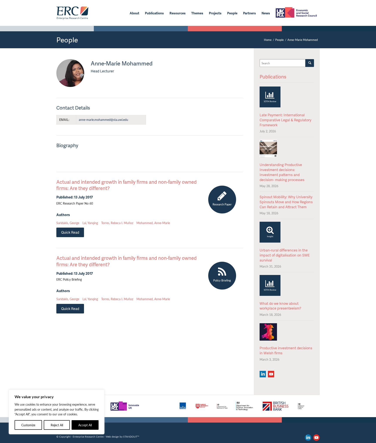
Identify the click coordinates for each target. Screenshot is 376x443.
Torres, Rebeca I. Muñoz (117, 223)
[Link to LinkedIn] (308, 437)
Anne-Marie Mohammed (70, 73)
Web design (112, 436)
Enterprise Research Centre (88, 436)
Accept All (85, 425)
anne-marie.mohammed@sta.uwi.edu (103, 119)
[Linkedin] (263, 374)
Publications (273, 76)
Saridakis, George (67, 223)
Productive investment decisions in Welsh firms (286, 350)
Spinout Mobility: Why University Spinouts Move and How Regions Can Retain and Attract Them (286, 201)
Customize (28, 425)
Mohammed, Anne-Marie (153, 223)
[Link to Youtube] (316, 437)
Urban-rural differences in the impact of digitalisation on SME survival (285, 255)
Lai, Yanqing (90, 223)
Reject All (57, 425)
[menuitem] (134, 13)
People (67, 40)
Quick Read (70, 232)
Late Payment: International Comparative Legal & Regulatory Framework (285, 119)
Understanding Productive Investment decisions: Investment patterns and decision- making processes (282, 172)
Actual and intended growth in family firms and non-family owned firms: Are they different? (126, 185)
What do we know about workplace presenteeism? (280, 306)
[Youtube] (271, 374)
